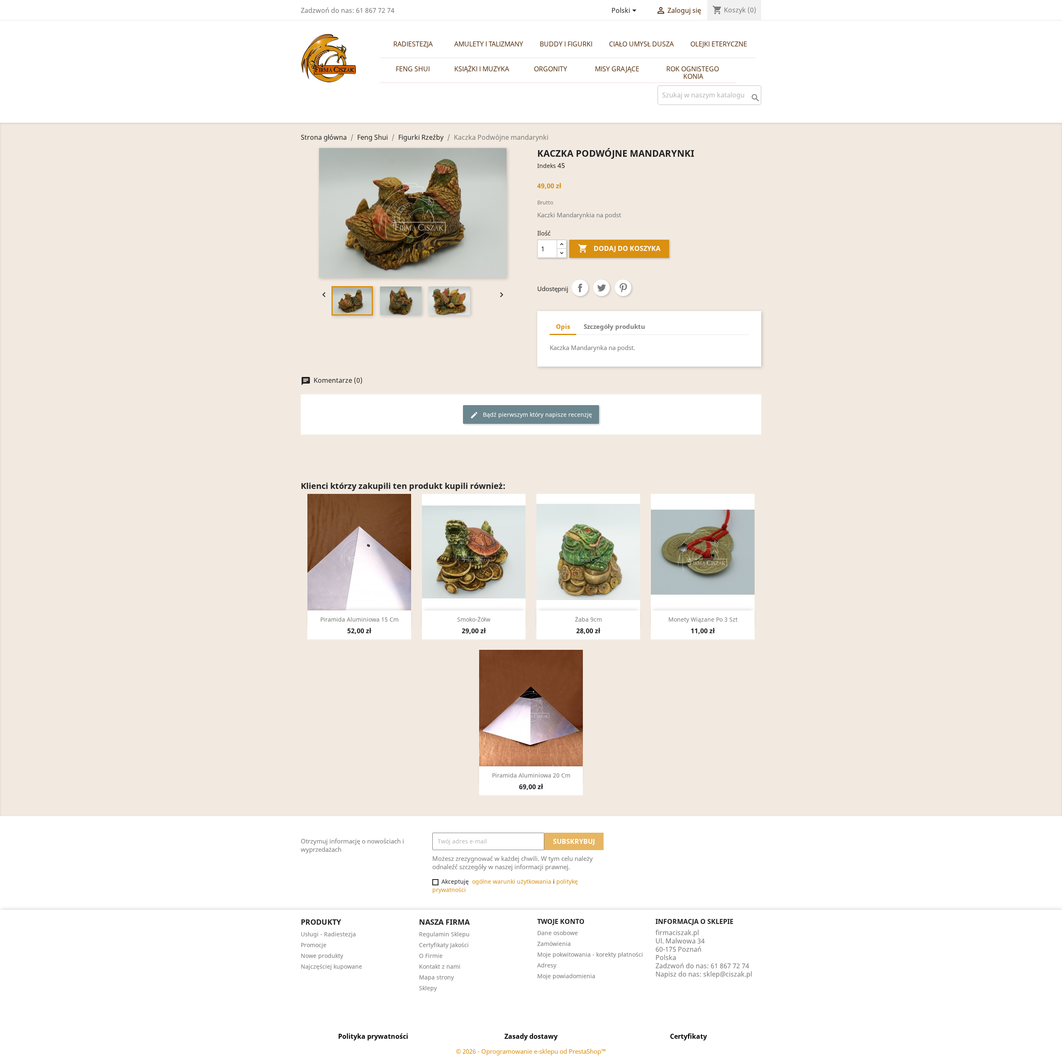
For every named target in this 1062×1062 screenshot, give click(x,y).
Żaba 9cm (588, 619)
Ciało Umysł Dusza (641, 44)
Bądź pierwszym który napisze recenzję (531, 415)
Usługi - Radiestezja (328, 934)
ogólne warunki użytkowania (511, 881)
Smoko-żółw (473, 619)
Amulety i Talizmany (488, 44)
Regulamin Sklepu (444, 934)
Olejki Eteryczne (718, 44)
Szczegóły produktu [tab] (614, 326)
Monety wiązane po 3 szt (703, 619)
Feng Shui (413, 68)
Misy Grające (617, 68)
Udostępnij (580, 287)
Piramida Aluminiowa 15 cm (359, 619)
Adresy (546, 965)
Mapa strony (436, 977)
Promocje (313, 945)
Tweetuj (601, 287)
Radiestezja (413, 44)
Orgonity (550, 68)
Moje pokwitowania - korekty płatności (590, 954)
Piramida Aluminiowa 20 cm (531, 775)
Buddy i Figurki (566, 44)
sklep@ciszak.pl (727, 974)
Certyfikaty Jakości (444, 945)
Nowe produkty (322, 956)
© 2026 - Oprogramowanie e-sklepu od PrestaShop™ (531, 1051)
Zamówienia (554, 944)
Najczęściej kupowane (331, 966)
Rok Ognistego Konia (693, 72)
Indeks (546, 166)
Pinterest (623, 287)
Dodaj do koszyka (619, 248)
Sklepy (428, 988)
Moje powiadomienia (566, 976)
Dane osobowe (557, 933)
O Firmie (431, 956)
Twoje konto (561, 921)
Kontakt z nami (439, 966)
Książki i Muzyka (481, 68)
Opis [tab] (563, 326)
